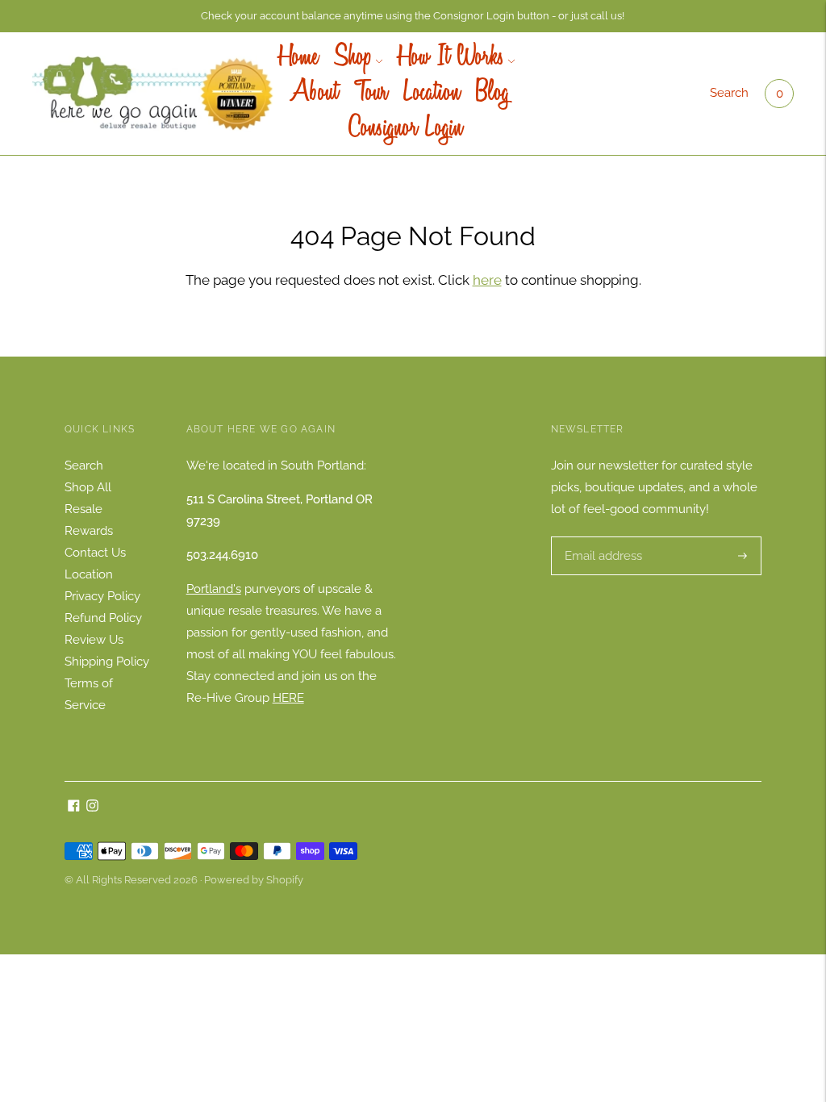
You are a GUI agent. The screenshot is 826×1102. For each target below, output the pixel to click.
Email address (601, 537)
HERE (288, 698)
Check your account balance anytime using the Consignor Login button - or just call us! (412, 16)
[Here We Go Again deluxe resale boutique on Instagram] (92, 807)
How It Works (451, 58)
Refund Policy (103, 618)
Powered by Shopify (253, 880)
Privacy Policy (102, 596)
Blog (492, 93)
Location (431, 93)
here (487, 280)
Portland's (213, 589)
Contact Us (95, 552)
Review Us (94, 639)
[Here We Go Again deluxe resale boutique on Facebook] (74, 807)
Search (729, 93)
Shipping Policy (107, 661)
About (312, 93)
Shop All (88, 487)
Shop (353, 58)
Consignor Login (405, 129)
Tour (370, 93)
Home (298, 58)
